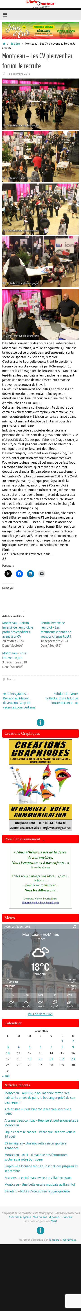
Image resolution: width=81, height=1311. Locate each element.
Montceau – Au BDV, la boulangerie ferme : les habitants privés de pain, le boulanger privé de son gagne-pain (39, 1097)
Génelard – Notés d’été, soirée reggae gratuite (37, 1191)
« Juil (6, 1076)
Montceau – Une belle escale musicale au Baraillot (39, 1185)
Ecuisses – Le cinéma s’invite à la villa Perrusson (38, 1178)
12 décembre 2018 (18, 74)
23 (73, 1059)
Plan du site (40, 1217)
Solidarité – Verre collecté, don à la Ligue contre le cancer (62, 698)
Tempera (54, 1240)
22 (62, 1059)
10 (8, 1053)
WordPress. (69, 1240)
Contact (67, 1217)
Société (15, 43)
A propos (54, 1217)
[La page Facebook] (40, 722)
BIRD (54, 1221)
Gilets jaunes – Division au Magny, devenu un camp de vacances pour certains (19, 701)
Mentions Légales (19, 1217)
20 (40, 1059)
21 (51, 1059)
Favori (10, 679)
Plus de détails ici (40, 1014)
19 (30, 1059)
